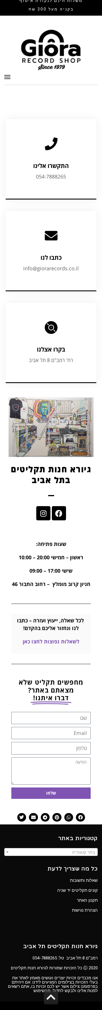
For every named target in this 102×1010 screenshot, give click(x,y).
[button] (80, 817)
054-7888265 (45, 958)
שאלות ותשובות (84, 880)
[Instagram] (43, 513)
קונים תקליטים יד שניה (77, 890)
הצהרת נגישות (85, 910)
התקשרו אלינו (51, 166)
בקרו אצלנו (51, 349)
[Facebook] (59, 513)
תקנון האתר (87, 900)
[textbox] (51, 852)
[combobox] (51, 852)
